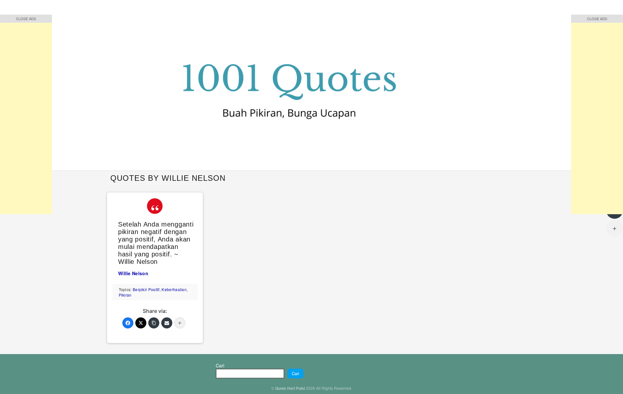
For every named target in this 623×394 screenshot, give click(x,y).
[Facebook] (127, 322)
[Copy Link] (153, 322)
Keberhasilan (174, 289)
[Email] (166, 322)
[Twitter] (140, 322)
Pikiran (125, 295)
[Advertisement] (26, 116)
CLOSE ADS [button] (26, 18)
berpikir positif (146, 289)
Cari (220, 365)
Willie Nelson (133, 273)
